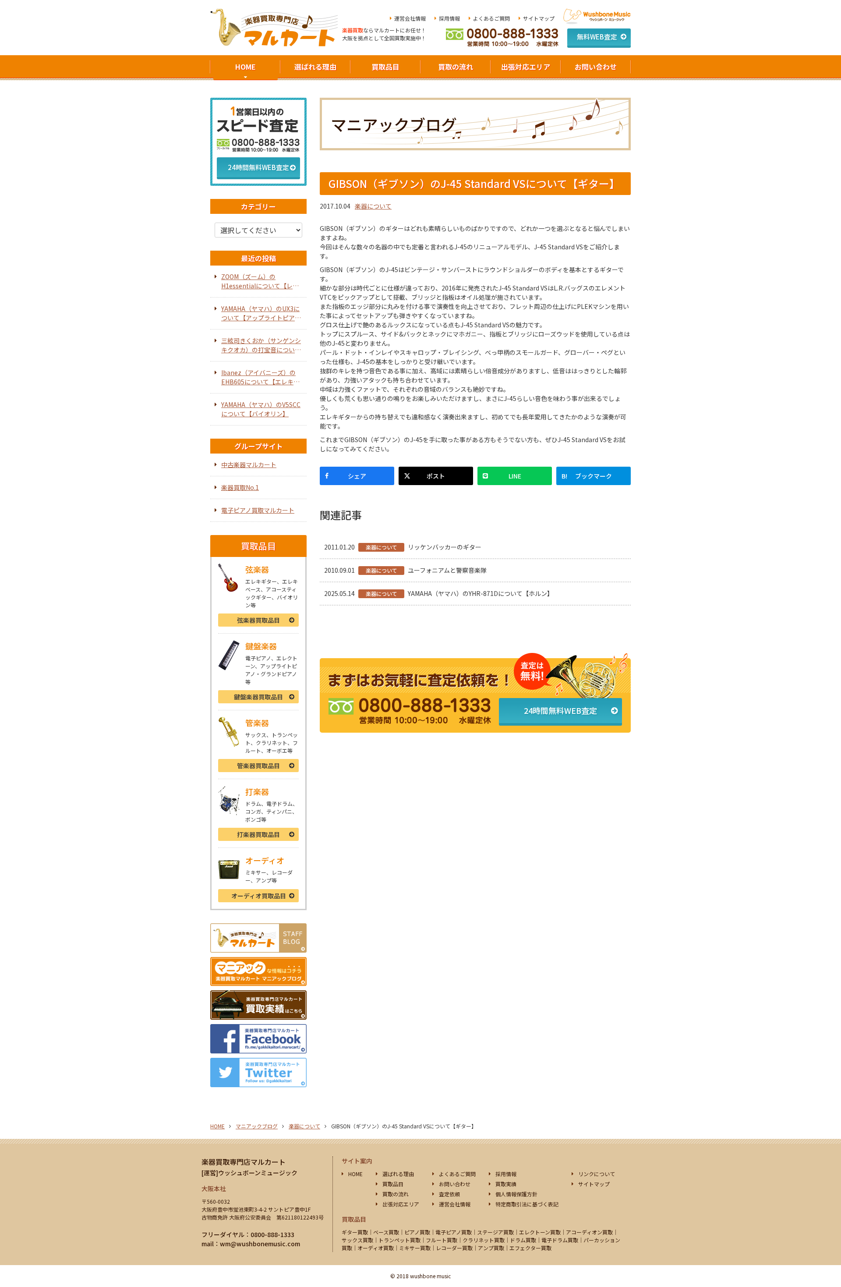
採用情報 (449, 18)
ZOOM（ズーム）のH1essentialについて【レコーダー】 (260, 281)
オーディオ (258, 895)
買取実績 (505, 1184)
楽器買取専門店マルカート (243, 1161)
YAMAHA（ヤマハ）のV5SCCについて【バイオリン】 (260, 409)
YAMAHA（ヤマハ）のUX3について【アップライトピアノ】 (260, 313)
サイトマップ (539, 18)
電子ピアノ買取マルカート (257, 510)
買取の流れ (455, 66)
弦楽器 (258, 620)
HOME (245, 66)
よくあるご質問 (491, 18)
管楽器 (258, 765)
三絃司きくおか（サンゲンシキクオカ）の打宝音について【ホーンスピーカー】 (261, 345)
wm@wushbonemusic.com (260, 1243)
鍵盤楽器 (258, 696)
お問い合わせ (596, 66)
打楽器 (258, 834)
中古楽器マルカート (248, 464)
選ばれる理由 (315, 66)
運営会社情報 (410, 18)
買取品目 (385, 66)
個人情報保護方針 (516, 1194)
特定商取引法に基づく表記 (526, 1204)
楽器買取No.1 (240, 487)
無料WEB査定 (597, 36)
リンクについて (596, 1173)
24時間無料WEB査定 (560, 710)
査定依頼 (449, 1194)
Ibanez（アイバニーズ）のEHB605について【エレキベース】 (260, 377)
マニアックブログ (257, 1126)
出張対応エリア (525, 66)
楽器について (373, 206)
